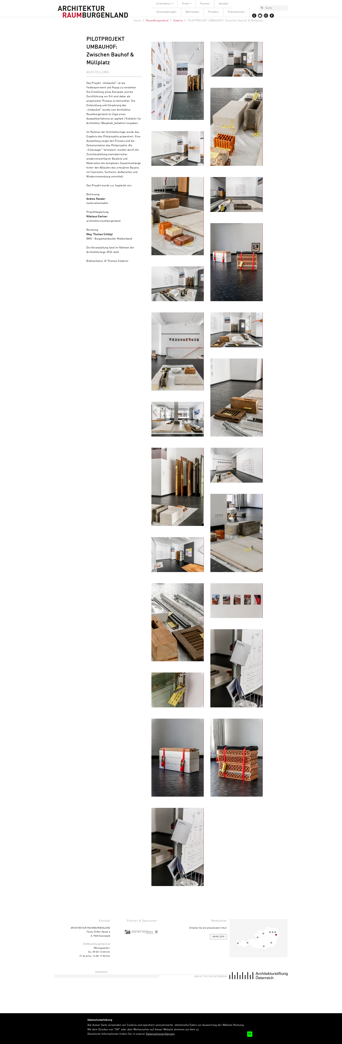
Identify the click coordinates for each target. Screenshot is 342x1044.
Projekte (213, 12)
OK (249, 1034)
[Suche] (262, 8)
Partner (205, 3)
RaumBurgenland (157, 20)
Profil (185, 3)
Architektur (163, 3)
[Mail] (260, 15)
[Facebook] (272, 15)
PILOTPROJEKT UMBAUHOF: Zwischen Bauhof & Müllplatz (225, 20)
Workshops (192, 12)
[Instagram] (266, 15)
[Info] (254, 15)
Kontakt (224, 3)
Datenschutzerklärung (160, 1034)
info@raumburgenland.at (96, 944)
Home (137, 20)
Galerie (178, 20)
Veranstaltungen (166, 12)
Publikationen (236, 12)
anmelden (218, 937)
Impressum (101, 972)
